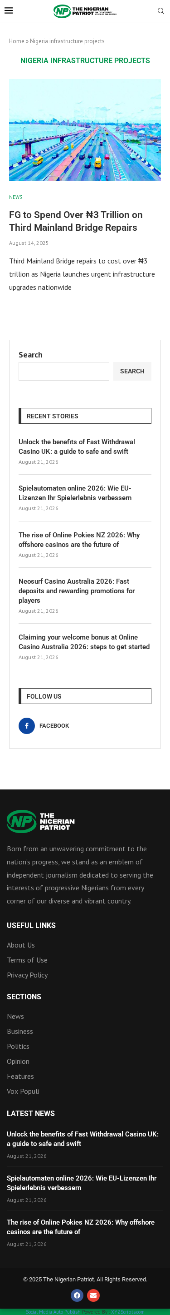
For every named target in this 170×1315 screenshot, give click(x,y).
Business (20, 1031)
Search (31, 354)
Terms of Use (27, 959)
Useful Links (31, 925)
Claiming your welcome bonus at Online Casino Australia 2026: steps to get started (84, 642)
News (15, 1016)
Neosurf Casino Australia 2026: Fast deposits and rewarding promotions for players (77, 591)
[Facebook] (77, 1295)
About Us (21, 944)
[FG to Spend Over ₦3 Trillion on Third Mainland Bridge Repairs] (85, 129)
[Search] (160, 12)
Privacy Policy (27, 974)
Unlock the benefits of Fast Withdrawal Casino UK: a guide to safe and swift (77, 447)
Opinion (18, 1061)
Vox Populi (23, 1091)
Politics (18, 1046)
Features (20, 1076)
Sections (24, 997)
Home (16, 41)
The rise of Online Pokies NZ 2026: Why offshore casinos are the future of (79, 540)
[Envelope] (93, 1295)
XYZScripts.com (128, 1312)
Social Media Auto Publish (53, 1312)
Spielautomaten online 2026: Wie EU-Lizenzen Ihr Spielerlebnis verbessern (75, 493)
